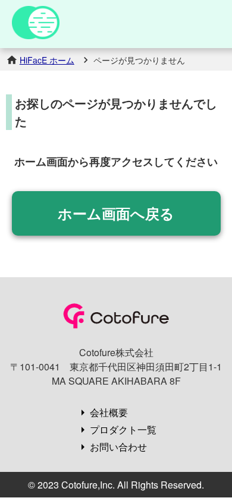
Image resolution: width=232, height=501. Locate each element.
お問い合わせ (118, 447)
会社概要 (109, 412)
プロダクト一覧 (123, 429)
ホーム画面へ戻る (116, 213)
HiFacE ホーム (47, 60)
